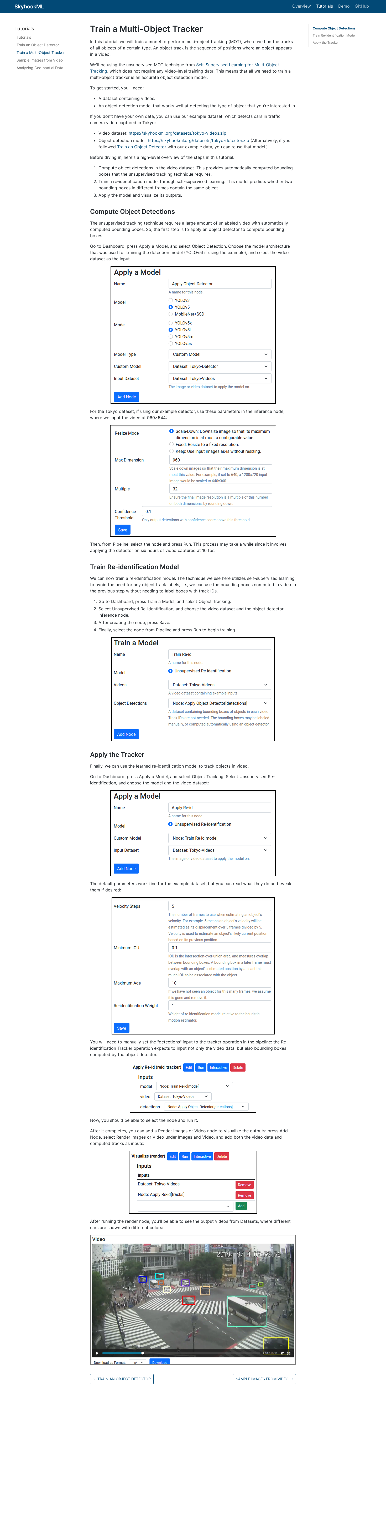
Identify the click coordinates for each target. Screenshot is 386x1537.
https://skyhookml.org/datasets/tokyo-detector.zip (198, 140)
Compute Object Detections (334, 28)
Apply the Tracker (326, 42)
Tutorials (324, 6)
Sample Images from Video (40, 60)
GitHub (362, 6)
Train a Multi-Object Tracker (41, 52)
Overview (301, 6)
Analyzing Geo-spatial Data (40, 68)
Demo (344, 6)
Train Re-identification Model (334, 35)
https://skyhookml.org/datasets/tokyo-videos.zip (177, 133)
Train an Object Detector (38, 45)
